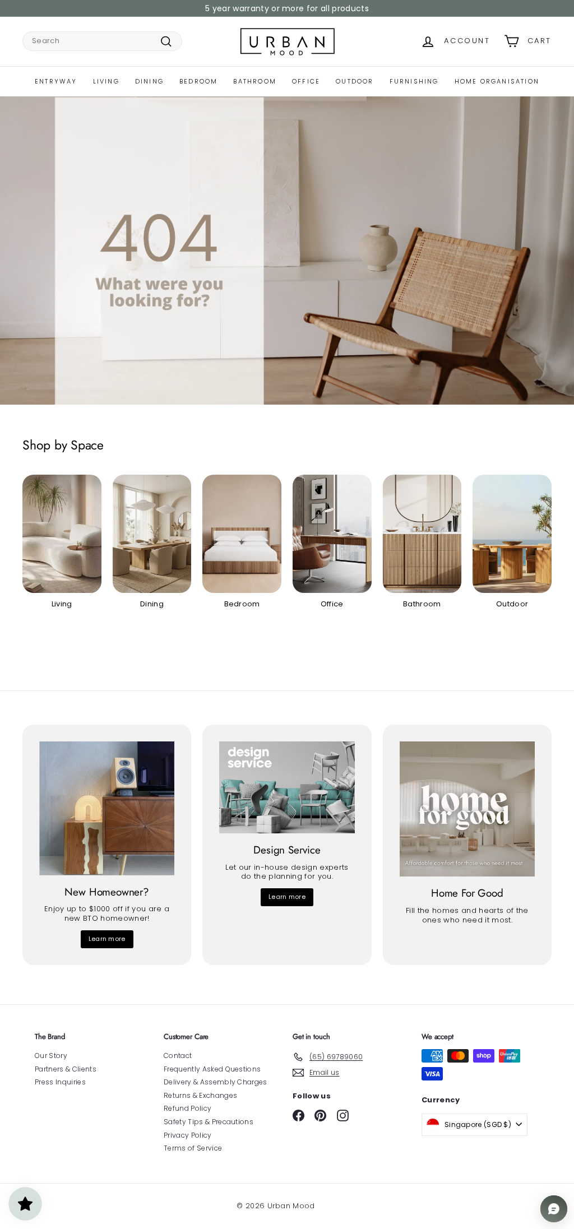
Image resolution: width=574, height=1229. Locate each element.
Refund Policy (187, 1108)
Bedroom (198, 81)
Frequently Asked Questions (212, 1069)
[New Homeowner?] (106, 808)
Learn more (107, 938)
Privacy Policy (188, 1135)
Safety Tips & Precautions (208, 1121)
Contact (178, 1055)
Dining (149, 81)
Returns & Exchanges (200, 1095)
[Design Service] (286, 787)
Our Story (51, 1055)
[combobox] (102, 41)
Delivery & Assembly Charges (215, 1082)
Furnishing (414, 81)
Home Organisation (497, 81)
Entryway (56, 81)
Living (106, 81)
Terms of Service (193, 1148)
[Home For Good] (467, 808)
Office (306, 81)
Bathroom (254, 81)
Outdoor (354, 81)
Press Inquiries (60, 1082)
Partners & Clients (65, 1069)
